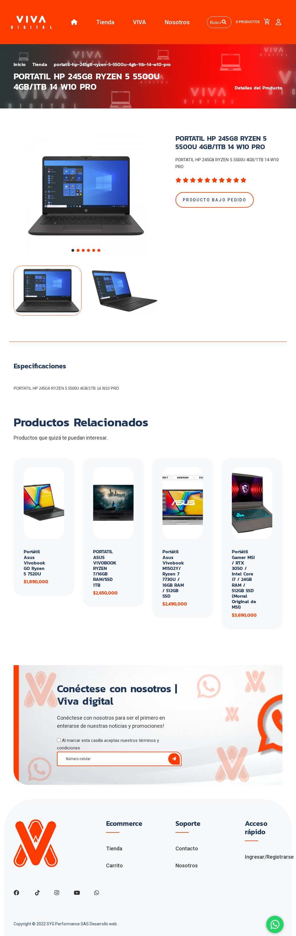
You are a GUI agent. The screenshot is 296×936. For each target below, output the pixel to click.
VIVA (139, 22)
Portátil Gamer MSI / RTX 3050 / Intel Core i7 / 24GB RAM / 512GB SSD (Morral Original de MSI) (244, 579)
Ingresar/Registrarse (269, 857)
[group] (86, 195)
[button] (72, 250)
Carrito (114, 865)
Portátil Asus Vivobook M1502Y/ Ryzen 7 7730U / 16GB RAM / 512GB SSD (173, 573)
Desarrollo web (104, 924)
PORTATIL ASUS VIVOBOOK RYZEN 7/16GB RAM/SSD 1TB (104, 568)
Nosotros (177, 22)
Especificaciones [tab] (40, 366)
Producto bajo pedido (215, 200)
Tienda (105, 22)
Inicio (20, 64)
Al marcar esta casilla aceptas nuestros (108, 744)
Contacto (186, 848)
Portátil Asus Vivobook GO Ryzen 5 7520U (34, 562)
